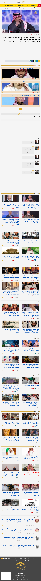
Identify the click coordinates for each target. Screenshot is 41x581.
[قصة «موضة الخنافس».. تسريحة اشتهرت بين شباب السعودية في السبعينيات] (10, 324)
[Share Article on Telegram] (37, 61)
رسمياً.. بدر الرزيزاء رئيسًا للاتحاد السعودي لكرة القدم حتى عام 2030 (31, 458)
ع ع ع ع (33, 170)
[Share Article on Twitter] (33, 61)
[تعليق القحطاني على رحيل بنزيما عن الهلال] (20, 73)
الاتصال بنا (24, 560)
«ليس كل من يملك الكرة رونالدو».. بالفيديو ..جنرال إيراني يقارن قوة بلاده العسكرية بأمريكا (30, 221)
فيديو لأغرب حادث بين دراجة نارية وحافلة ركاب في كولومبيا (31, 241)
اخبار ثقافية (36, 302)
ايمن (33, 140)
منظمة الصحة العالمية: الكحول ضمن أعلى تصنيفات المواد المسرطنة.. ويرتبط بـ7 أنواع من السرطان (31, 366)
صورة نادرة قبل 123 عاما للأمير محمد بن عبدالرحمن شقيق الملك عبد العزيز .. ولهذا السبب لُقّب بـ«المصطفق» (30, 331)
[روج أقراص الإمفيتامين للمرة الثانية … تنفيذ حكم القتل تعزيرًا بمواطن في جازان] (10, 250)
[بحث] (4, 2)
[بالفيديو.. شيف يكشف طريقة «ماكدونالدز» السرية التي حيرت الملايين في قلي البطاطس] (30, 432)
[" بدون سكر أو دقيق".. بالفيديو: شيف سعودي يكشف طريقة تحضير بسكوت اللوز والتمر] (30, 416)
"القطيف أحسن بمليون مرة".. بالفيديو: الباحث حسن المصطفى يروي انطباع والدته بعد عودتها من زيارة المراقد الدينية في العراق (30, 314)
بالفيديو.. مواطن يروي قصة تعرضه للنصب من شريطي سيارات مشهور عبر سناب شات (30, 494)
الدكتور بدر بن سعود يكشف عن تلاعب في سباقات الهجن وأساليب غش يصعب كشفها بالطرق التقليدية (18, 529)
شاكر (33, 161)
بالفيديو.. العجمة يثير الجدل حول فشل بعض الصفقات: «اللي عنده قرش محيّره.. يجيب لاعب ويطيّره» (30, 257)
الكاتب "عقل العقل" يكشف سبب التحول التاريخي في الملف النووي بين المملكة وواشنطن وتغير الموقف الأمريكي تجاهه (18, 538)
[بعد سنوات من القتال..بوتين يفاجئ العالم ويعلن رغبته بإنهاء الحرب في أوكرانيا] (10, 198)
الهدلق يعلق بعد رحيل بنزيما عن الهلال (30, 81)
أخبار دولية (36, 193)
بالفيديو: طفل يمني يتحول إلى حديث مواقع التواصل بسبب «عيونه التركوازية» (11, 242)
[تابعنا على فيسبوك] (22, 577)
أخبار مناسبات (36, 447)
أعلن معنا (19, 560)
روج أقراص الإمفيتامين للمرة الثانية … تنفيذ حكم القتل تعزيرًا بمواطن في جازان (10, 257)
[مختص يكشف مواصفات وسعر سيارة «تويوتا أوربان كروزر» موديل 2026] (10, 502)
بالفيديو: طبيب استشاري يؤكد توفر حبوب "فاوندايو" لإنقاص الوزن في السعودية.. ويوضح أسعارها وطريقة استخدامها (11, 366)
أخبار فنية (37, 265)
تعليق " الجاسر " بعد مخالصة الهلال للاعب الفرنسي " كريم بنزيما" (24, 95)
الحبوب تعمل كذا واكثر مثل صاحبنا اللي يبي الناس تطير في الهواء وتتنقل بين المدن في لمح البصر (28, 165)
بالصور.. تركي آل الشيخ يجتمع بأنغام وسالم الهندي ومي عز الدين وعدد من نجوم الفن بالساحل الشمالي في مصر (31, 277)
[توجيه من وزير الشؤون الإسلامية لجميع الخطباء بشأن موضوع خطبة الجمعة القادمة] (10, 452)
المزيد (20, 109)
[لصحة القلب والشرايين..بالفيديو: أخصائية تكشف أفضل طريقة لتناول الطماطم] (30, 343)
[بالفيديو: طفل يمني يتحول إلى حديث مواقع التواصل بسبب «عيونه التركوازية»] (10, 235)
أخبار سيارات (36, 482)
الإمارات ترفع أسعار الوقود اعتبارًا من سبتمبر (31, 386)
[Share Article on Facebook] (32, 61)
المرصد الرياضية (36, 65)
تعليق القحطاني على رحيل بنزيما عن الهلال (29, 68)
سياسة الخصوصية (14, 560)
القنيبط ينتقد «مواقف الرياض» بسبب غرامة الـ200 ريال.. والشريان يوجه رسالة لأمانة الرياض (11, 494)
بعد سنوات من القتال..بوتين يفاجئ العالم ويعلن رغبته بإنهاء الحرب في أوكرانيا (11, 205)
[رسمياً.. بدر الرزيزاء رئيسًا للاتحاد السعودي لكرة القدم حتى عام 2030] (30, 452)
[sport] (18, 2)
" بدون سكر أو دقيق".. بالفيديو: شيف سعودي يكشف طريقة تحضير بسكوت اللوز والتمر (30, 423)
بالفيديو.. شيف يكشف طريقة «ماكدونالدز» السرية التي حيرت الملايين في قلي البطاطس (32, 439)
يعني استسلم (31, 157)
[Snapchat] (39, 61)
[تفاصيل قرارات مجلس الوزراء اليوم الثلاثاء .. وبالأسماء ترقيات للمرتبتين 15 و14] (30, 467)
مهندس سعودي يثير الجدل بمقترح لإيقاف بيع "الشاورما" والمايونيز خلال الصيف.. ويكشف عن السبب (11, 439)
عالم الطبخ (36, 411)
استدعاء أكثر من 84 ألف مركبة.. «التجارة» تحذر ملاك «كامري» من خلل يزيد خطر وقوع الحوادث (30, 509)
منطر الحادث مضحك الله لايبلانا (28, 172)
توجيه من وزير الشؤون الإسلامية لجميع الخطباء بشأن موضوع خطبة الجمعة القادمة (10, 459)
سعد (33, 155)
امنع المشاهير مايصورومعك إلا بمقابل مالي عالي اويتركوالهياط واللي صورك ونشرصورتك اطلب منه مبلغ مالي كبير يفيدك (28, 150)
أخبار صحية (36, 338)
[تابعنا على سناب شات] (18, 577)
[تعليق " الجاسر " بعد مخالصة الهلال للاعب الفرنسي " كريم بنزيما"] (20, 101)
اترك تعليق (20, 113)
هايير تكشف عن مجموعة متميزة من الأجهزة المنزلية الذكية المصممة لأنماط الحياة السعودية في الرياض (30, 404)
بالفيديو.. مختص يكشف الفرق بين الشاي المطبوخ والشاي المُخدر (11, 422)
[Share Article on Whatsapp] (35, 61)
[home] (23, 2)
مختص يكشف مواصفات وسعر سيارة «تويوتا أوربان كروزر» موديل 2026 (11, 508)
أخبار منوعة (36, 230)
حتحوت (33, 146)
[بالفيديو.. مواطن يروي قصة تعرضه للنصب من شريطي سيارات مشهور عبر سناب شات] (30, 487)
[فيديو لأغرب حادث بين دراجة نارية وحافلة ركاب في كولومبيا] (30, 235)
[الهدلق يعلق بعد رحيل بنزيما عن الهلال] (20, 87)
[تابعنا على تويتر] (23, 577)
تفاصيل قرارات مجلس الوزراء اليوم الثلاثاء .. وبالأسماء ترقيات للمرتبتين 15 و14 (30, 474)
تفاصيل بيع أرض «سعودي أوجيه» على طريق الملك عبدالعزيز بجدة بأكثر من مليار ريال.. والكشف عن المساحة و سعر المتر (11, 387)
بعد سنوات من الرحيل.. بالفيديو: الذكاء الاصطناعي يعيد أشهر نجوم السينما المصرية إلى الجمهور (10, 277)
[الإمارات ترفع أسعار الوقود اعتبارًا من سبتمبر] (30, 380)
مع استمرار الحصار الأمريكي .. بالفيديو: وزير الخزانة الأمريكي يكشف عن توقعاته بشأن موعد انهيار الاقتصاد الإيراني (10, 221)
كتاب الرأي (36, 517)
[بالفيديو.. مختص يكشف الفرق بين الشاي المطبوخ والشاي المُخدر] (10, 416)
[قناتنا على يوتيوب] (20, 577)
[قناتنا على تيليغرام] (17, 577)
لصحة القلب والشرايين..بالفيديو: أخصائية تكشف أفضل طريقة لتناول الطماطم (31, 350)
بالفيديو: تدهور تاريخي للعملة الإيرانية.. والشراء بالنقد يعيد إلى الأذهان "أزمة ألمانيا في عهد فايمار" (10, 404)
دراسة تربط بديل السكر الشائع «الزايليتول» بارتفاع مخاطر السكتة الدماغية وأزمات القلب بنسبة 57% (11, 350)
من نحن (28, 560)
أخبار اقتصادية (36, 375)
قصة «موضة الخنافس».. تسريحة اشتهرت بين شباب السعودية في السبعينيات (12, 331)
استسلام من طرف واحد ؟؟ (29, 142)
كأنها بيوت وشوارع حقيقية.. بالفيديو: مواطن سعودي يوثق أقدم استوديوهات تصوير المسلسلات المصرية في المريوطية (10, 293)
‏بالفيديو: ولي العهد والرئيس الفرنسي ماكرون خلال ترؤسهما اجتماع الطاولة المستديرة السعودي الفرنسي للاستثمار (10, 474)
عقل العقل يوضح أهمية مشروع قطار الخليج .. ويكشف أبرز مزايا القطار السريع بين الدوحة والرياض (18, 546)
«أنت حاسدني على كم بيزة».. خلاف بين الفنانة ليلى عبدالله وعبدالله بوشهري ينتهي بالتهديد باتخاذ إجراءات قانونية (30, 293)
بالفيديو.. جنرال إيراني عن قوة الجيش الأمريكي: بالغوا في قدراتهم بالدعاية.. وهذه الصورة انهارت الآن (30, 205)
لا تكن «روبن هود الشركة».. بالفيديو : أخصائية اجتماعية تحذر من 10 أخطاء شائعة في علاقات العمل (11, 314)
